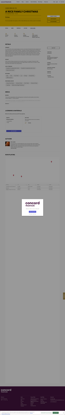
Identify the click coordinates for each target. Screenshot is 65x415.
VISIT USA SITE (32, 211)
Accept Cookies (55, 412)
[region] (32, 413)
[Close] (63, 413)
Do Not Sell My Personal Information (46, 412)
